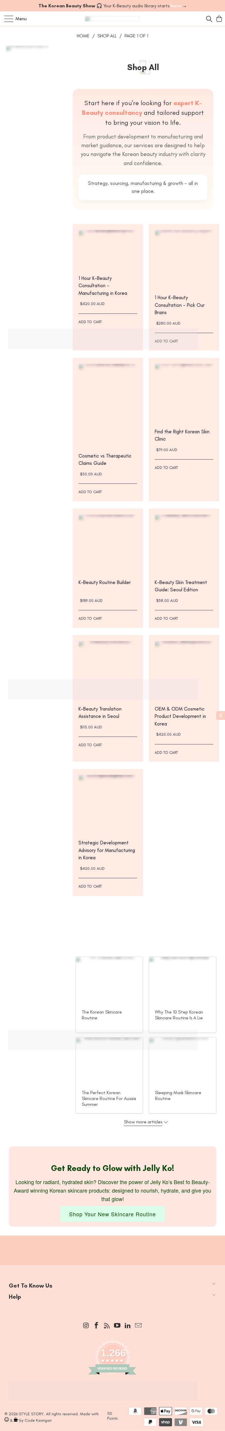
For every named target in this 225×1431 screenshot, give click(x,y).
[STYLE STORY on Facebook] (96, 1326)
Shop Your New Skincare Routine (112, 1214)
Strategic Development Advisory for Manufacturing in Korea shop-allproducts (108, 804)
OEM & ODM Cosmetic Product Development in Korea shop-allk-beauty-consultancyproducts (184, 670)
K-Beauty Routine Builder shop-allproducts (108, 543)
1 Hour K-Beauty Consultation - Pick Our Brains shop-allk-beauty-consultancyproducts (184, 259)
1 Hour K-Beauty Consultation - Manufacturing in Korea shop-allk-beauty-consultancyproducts (108, 249)
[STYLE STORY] (112, 18)
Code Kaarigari (38, 1420)
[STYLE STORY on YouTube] (117, 1326)
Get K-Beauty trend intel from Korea (108, 1244)
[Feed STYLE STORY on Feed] (107, 1326)
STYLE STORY (31, 1413)
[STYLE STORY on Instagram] (86, 1326)
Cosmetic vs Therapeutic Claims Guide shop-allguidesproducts (108, 405)
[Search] (209, 19)
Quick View (107, 264)
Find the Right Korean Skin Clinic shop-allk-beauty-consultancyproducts (184, 393)
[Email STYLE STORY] (138, 1326)
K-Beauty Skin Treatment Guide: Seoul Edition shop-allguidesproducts (184, 543)
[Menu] (6, 19)
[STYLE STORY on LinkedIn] (128, 1326)
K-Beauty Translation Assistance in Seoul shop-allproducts (108, 670)
